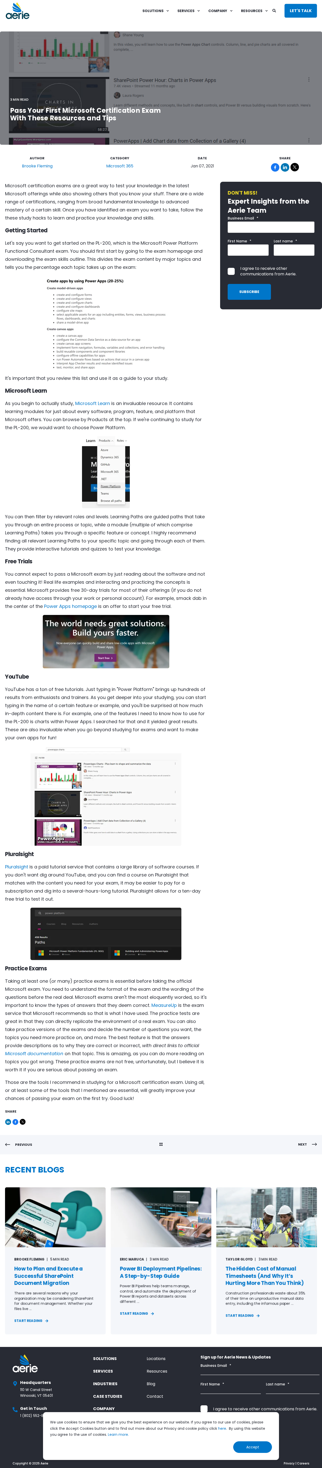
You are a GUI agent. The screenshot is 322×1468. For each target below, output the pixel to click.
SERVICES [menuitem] (185, 10)
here (222, 1428)
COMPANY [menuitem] (217, 10)
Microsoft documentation (34, 1053)
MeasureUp (164, 1005)
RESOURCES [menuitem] (251, 10)
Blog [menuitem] (151, 1384)
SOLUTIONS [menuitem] (153, 10)
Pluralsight (17, 867)
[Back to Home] (17, 11)
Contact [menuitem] (155, 1396)
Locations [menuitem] (156, 1359)
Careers (303, 1463)
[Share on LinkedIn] (8, 1121)
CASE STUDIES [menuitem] (107, 1396)
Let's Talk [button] (301, 11)
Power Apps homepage (70, 606)
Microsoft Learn (92, 403)
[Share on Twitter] (23, 1121)
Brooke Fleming (37, 166)
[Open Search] (274, 10)
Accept (252, 1447)
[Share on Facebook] (16, 1121)
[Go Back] (161, 1145)
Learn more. (118, 1434)
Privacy (289, 1463)
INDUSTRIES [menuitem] (105, 1384)
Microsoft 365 (119, 166)
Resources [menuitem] (157, 1371)
